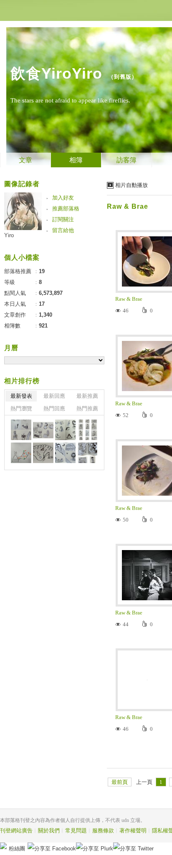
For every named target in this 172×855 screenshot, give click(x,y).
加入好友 (63, 198)
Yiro (9, 235)
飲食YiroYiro (56, 73)
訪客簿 (126, 160)
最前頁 (119, 782)
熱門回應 (54, 408)
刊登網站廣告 (16, 830)
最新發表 (21, 396)
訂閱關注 (63, 219)
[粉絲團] (3, 845)
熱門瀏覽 (21, 408)
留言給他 (63, 230)
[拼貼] (21, 430)
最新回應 (54, 396)
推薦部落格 (65, 208)
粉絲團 (17, 848)
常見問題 (76, 830)
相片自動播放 (131, 185)
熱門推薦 (87, 408)
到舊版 (123, 77)
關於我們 (49, 830)
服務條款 (103, 830)
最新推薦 (87, 396)
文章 (25, 160)
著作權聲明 (133, 830)
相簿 (76, 160)
